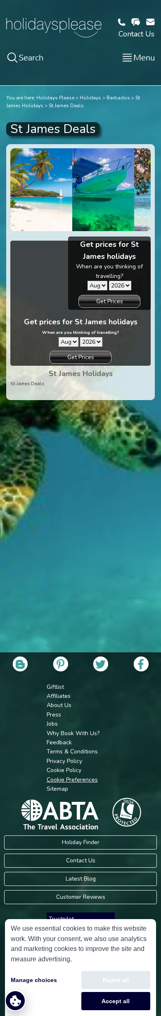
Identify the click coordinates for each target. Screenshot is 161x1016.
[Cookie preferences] (15, 1000)
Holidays (90, 97)
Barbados (118, 97)
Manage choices (34, 980)
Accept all (116, 1001)
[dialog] (80, 967)
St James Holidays (81, 374)
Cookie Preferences (72, 780)
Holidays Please (55, 97)
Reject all (116, 980)
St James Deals (66, 105)
